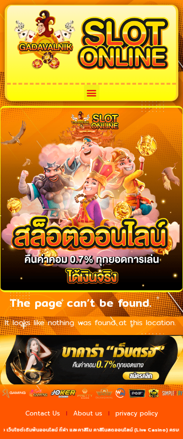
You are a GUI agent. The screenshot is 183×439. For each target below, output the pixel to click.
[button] (91, 92)
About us (87, 413)
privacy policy (136, 413)
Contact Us (42, 413)
